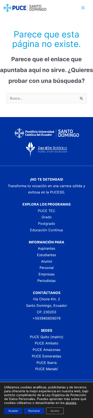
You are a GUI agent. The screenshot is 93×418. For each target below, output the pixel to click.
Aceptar (13, 410)
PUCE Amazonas (46, 349)
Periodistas (46, 280)
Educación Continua (46, 230)
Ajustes (54, 410)
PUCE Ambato (46, 343)
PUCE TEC (46, 211)
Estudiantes (46, 255)
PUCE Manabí (46, 369)
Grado (47, 217)
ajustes (71, 403)
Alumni (46, 261)
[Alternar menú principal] (83, 8)
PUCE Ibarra (47, 362)
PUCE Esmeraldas (46, 356)
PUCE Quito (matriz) (46, 337)
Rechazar (34, 410)
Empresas (46, 274)
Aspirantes (46, 248)
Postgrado (46, 223)
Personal (47, 267)
